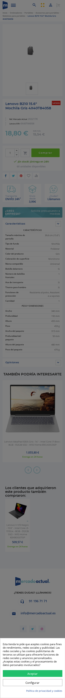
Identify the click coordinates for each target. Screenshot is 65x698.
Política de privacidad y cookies (44, 690)
